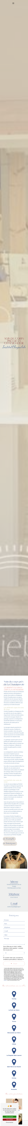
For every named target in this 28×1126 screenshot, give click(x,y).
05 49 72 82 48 (14, 897)
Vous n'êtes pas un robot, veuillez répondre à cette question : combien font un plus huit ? (13, 948)
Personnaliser (9, 1122)
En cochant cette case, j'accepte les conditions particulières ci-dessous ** (13, 958)
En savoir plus (10, 839)
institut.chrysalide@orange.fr (14, 906)
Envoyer (15, 963)
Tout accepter (9, 1116)
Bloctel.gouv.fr (5, 980)
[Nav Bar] (13, 3)
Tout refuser (9, 1119)
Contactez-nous (11, 844)
